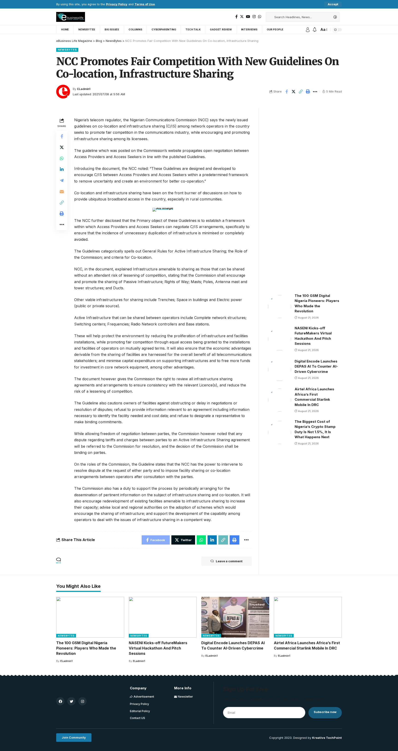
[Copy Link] (301, 91)
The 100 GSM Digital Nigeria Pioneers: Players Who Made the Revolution (86, 648)
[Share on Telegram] (61, 180)
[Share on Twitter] (293, 91)
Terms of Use (145, 4)
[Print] (308, 91)
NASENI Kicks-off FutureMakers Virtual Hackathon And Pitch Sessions (158, 648)
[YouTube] (248, 17)
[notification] (314, 29)
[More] (315, 91)
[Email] (61, 191)
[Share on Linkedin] (61, 169)
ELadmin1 (84, 89)
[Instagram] (254, 17)
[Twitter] (242, 17)
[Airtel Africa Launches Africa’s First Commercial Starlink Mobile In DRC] (279, 400)
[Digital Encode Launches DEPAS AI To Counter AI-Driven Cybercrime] (279, 369)
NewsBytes (67, 49)
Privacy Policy (116, 4)
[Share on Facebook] (286, 91)
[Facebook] (236, 17)
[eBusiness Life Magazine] (70, 17)
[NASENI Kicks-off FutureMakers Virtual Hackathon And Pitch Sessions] (279, 339)
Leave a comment (229, 561)
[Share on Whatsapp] (61, 158)
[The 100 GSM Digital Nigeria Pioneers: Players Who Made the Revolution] (279, 306)
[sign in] (307, 29)
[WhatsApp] (259, 17)
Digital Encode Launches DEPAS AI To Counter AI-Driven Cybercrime (316, 366)
